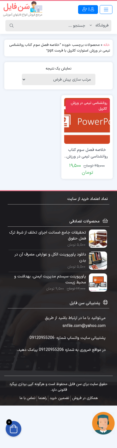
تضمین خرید (59, 398)
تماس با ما (27, 398)
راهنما (42, 398)
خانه (106, 45)
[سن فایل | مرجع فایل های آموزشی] (23, 9)
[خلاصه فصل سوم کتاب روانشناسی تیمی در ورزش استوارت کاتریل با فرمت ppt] (87, 121)
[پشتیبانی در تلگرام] (103, 423)
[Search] (11, 25)
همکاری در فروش (85, 398)
